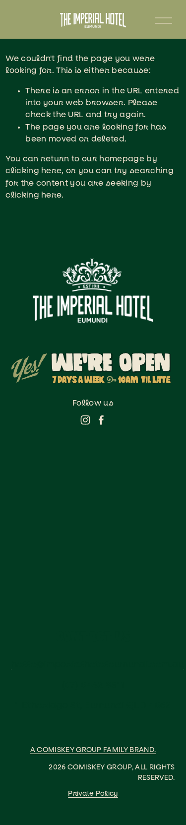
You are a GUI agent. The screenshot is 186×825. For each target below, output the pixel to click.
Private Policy (93, 793)
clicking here (33, 171)
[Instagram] (85, 420)
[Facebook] (101, 420)
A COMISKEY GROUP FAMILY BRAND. (93, 750)
